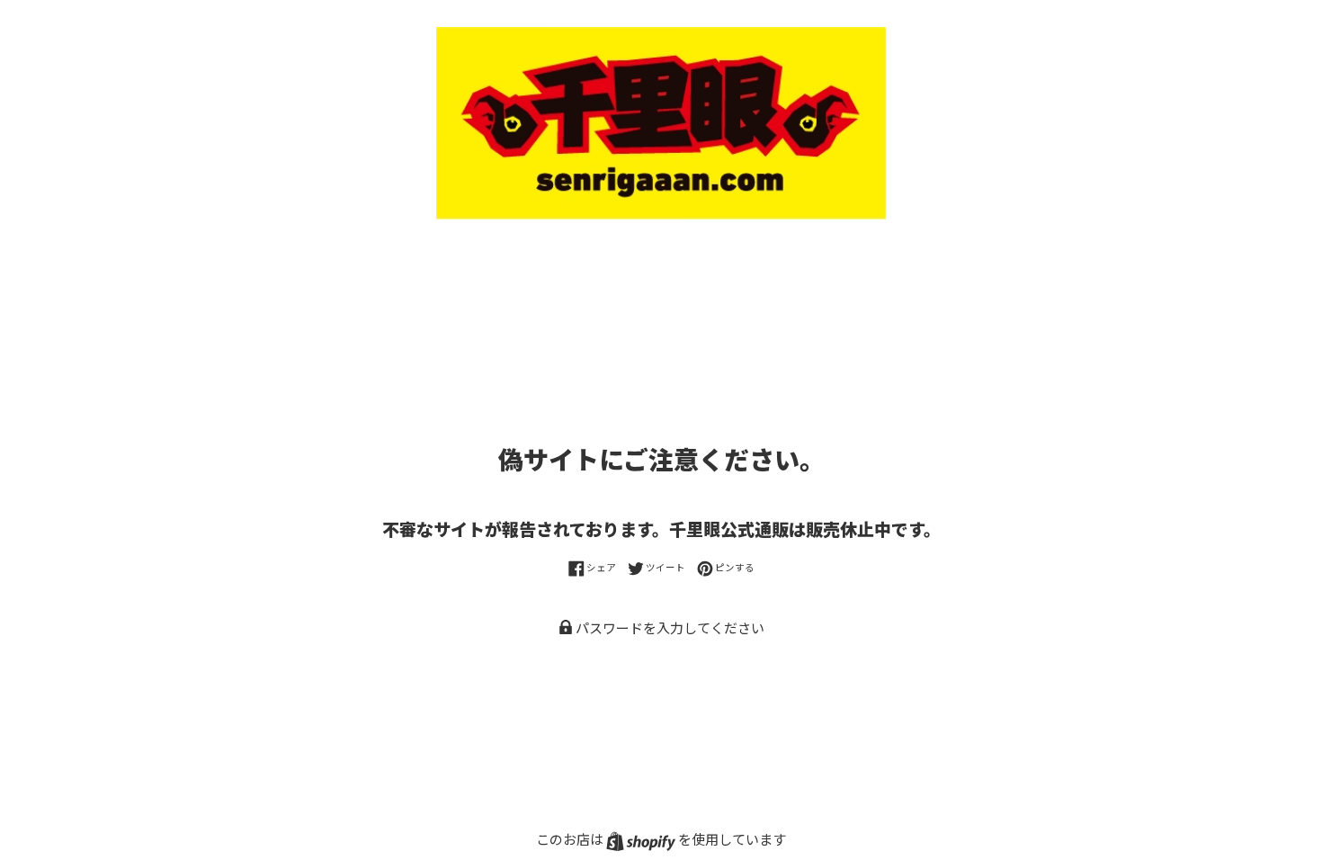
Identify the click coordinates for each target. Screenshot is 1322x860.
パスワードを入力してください (668, 627)
